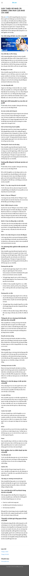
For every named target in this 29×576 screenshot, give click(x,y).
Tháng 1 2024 (4, 551)
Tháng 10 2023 (5, 554)
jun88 (6, 17)
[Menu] (2, 2)
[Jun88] (14, 2)
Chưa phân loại (5, 561)
